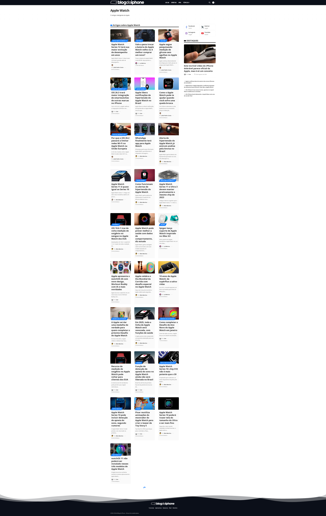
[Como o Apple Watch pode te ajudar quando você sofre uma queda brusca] (168, 83)
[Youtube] (208, 33)
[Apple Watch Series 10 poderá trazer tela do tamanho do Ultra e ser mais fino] (168, 403)
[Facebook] (192, 27)
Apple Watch (117, 409)
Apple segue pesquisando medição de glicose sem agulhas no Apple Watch (168, 51)
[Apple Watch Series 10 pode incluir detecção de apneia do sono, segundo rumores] (120, 403)
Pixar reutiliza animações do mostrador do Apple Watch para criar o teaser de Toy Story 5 (144, 419)
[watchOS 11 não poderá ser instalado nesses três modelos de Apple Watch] (120, 449)
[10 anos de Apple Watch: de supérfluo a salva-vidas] (168, 267)
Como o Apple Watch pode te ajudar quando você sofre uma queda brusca (167, 97)
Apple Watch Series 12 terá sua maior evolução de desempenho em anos (120, 49)
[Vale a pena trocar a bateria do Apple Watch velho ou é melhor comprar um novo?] (144, 35)
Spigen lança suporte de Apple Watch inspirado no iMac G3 (168, 232)
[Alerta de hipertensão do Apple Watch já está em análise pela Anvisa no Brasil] (168, 129)
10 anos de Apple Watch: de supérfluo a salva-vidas (168, 280)
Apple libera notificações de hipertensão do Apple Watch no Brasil (143, 97)
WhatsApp (140, 134)
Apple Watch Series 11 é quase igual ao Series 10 (120, 187)
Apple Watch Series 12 (120, 41)
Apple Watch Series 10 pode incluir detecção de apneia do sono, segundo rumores (119, 419)
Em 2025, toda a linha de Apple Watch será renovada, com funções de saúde (144, 327)
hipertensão (141, 89)
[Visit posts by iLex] (112, 111)
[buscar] (209, 2)
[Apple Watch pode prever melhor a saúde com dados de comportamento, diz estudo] (144, 219)
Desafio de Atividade (119, 319)
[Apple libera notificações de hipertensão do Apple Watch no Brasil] (144, 83)
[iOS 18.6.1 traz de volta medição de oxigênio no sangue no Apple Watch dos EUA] (120, 219)
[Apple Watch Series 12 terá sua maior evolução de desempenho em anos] (120, 35)
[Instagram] (192, 33)
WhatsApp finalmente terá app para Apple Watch (143, 142)
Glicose (163, 41)
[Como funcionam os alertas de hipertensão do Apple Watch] (144, 175)
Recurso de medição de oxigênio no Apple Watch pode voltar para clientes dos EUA (120, 373)
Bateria (139, 41)
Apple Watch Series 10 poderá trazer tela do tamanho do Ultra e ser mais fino (168, 417)
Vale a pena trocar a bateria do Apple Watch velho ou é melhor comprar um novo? (144, 49)
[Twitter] (208, 27)
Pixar (138, 409)
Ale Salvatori (119, 199)
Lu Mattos (143, 63)
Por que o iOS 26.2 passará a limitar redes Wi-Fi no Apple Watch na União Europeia (120, 143)
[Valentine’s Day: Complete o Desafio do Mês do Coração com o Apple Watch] (168, 493)
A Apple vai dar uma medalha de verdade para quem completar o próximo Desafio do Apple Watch (120, 329)
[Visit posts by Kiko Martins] (136, 156)
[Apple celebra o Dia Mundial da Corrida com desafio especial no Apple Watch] (144, 267)
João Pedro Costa (118, 67)
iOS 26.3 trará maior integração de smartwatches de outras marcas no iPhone (120, 97)
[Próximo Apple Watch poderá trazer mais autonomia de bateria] (144, 449)
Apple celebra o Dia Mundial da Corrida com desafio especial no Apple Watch (143, 281)
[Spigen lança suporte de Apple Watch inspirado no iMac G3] (168, 219)
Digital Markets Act (119, 89)
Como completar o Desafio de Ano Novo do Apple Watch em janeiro (168, 326)
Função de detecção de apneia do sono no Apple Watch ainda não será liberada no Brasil (144, 373)
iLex (117, 111)
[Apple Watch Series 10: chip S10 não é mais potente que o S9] (168, 357)
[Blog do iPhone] (127, 2)
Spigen (163, 224)
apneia (139, 363)
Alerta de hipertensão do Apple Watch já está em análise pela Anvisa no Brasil (167, 145)
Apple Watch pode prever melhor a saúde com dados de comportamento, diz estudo (144, 235)
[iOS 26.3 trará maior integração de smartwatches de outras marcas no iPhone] (120, 83)
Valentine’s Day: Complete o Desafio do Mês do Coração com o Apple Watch (168, 507)
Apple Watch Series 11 (168, 180)
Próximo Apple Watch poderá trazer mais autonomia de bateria (142, 463)
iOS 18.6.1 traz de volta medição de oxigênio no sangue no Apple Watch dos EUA (120, 233)
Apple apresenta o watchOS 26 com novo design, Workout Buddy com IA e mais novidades (120, 283)
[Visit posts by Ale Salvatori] (112, 200)
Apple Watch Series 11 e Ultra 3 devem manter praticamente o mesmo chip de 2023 (168, 191)
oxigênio (116, 224)
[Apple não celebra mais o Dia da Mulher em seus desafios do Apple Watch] (168, 449)
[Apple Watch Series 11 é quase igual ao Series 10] (120, 175)
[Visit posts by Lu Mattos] (136, 63)
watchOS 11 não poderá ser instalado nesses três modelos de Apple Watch (119, 463)
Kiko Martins (143, 156)
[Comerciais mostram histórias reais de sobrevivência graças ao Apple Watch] (144, 493)
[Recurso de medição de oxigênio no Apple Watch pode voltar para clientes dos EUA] (120, 357)
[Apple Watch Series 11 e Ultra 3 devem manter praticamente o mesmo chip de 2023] (168, 175)
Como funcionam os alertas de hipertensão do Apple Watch (144, 188)
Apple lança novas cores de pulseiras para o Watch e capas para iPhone (120, 505)
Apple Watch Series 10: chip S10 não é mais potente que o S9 (168, 370)
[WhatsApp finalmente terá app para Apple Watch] (144, 129)
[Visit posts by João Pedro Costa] (112, 65)
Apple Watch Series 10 (168, 363)
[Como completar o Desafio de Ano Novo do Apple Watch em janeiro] (168, 313)
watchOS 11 (116, 455)
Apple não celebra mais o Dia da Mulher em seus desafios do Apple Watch (168, 463)
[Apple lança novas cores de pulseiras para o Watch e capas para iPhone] (120, 493)
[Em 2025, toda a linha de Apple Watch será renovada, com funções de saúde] (144, 313)
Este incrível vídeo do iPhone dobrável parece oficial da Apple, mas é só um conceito (198, 68)
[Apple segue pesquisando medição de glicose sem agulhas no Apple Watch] (168, 35)
